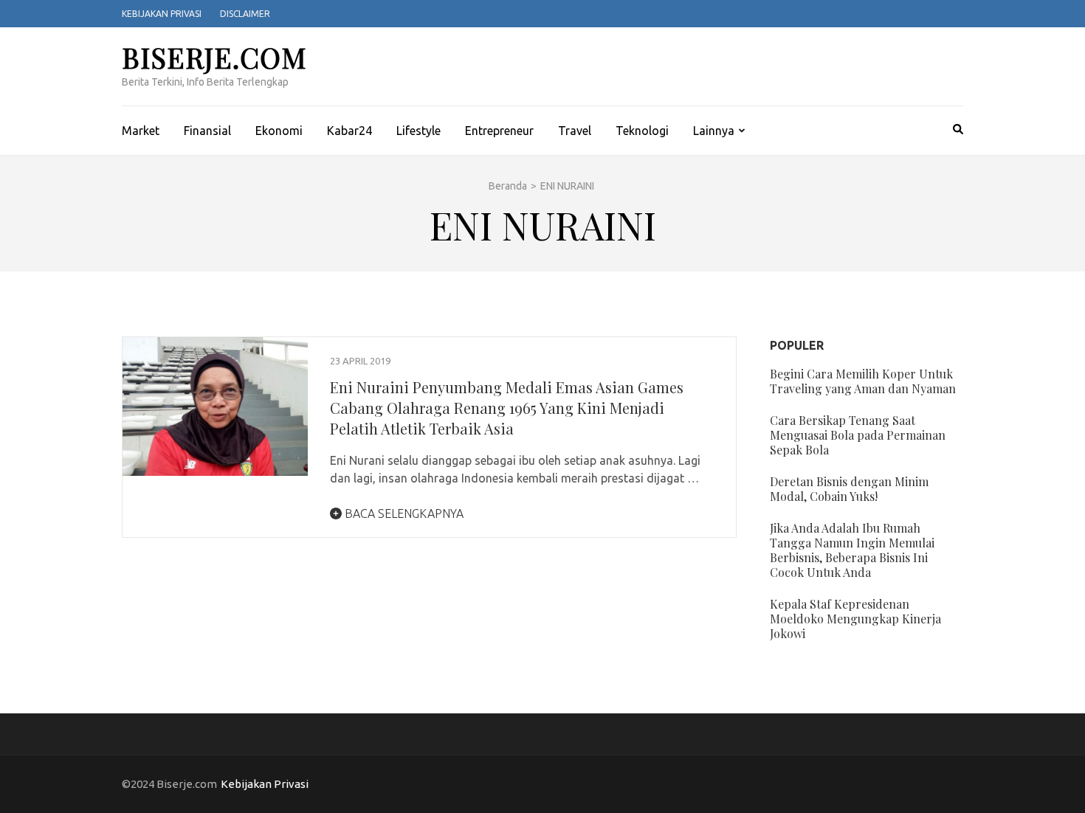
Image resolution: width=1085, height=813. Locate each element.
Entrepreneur (499, 130)
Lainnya (713, 130)
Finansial (207, 130)
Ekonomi (279, 130)
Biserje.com (214, 57)
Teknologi (642, 130)
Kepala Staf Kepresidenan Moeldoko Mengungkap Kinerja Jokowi (855, 618)
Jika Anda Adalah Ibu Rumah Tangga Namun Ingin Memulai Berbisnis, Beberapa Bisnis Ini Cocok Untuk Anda (852, 550)
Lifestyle (418, 130)
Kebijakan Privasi (162, 13)
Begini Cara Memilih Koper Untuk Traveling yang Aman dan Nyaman (863, 381)
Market (140, 130)
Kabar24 (349, 130)
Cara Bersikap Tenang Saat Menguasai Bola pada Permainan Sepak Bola (858, 434)
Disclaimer (245, 13)
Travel (574, 130)
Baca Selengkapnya (403, 513)
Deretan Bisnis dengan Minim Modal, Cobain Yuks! (849, 489)
